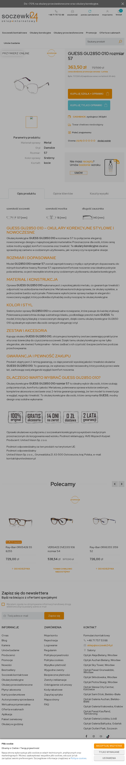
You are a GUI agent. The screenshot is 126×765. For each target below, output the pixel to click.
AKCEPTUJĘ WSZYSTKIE (109, 746)
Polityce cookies (78, 758)
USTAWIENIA (109, 758)
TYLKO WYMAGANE (109, 752)
